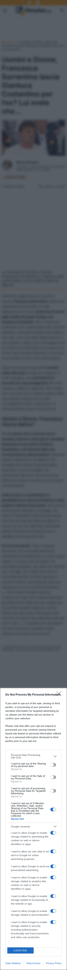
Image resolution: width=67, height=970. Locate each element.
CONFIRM (20, 950)
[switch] (53, 765)
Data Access (33, 963)
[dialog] (33, 829)
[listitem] (33, 756)
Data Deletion (13, 963)
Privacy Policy (53, 963)
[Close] (60, 694)
